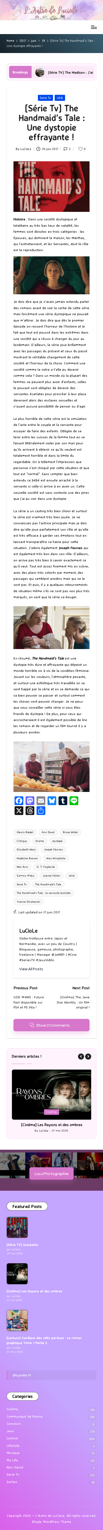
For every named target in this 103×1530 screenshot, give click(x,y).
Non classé (15, 1467)
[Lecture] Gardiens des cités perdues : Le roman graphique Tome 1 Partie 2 (44, 1340)
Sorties (12, 1482)
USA (60, 98)
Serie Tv (45, 98)
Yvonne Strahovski (28, 901)
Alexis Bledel (25, 832)
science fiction (51, 875)
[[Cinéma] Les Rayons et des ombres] (17, 1273)
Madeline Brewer (27, 858)
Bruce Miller (70, 832)
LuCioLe (28, 930)
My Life (12, 1460)
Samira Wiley (25, 875)
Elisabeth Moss (26, 849)
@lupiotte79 (22, 1375)
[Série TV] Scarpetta (22, 1245)
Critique (22, 841)
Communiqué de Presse (25, 1416)
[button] (31, 969)
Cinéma (51, 1112)
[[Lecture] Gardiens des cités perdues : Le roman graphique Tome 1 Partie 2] (17, 1320)
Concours (14, 1423)
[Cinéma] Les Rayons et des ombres (51, 1124)
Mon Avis (22, 867)
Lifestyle (13, 1445)
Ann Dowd (48, 832)
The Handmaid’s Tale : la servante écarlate (44, 893)
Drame (39, 841)
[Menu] (93, 27)
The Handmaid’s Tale (48, 884)
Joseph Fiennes (53, 849)
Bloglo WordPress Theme (51, 1522)
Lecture (12, 1438)
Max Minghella (55, 858)
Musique (13, 1453)
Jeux (10, 1431)
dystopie (57, 841)
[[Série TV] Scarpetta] (17, 1227)
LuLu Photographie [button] (51, 1173)
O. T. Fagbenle (46, 867)
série (72, 875)
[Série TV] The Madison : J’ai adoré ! (41, 72)
